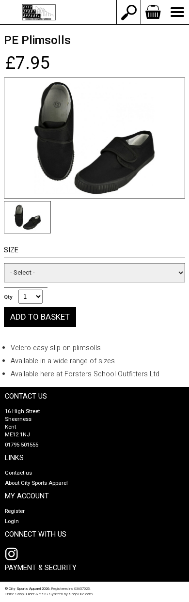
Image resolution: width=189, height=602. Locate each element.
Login (12, 521)
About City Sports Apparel (36, 483)
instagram (13, 554)
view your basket (153, 12)
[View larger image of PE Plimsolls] (94, 138)
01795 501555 (21, 445)
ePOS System (51, 594)
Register (15, 511)
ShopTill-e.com (81, 594)
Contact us (18, 473)
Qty (8, 297)
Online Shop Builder (19, 594)
